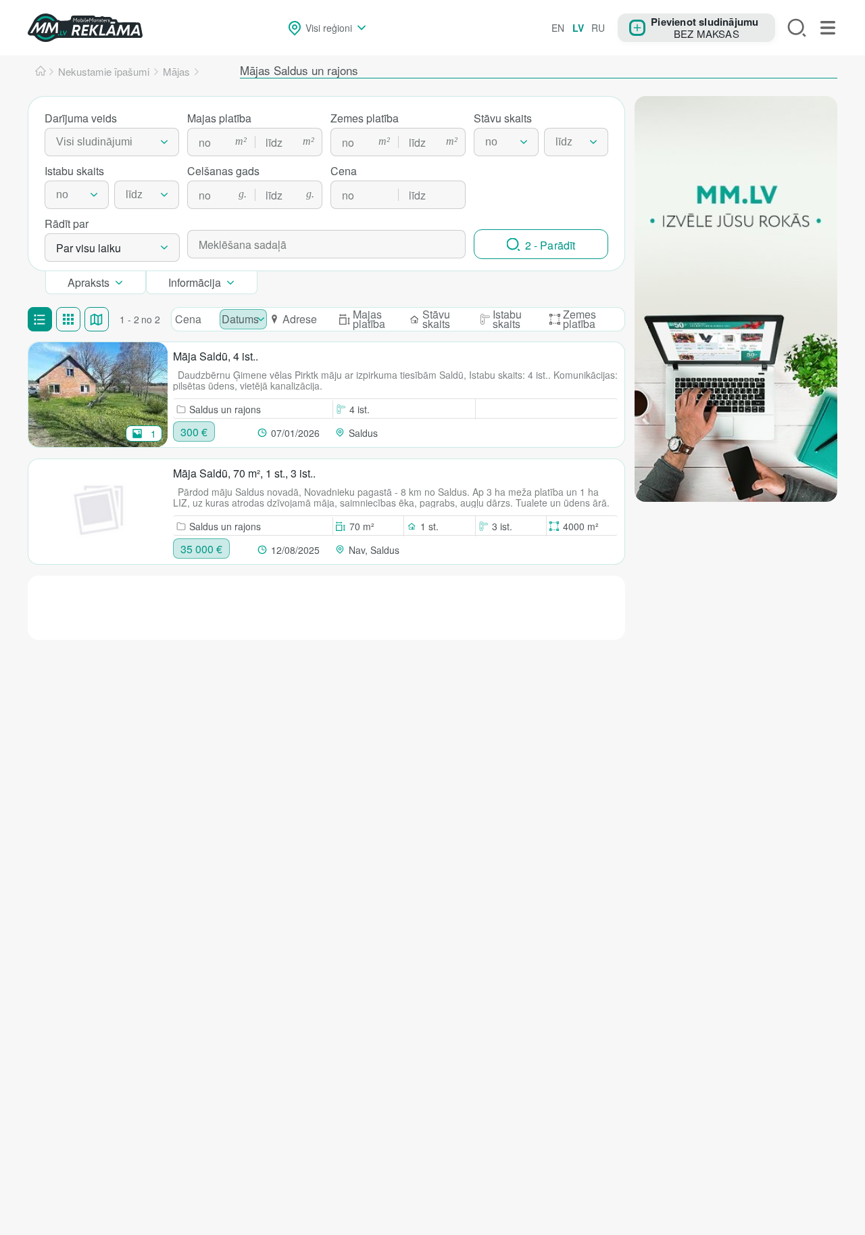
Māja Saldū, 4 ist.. (215, 356)
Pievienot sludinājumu (704, 21)
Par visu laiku (88, 248)
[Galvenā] (40, 72)
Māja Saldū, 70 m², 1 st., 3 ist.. (244, 473)
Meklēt (797, 28)
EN (557, 27)
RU (598, 27)
